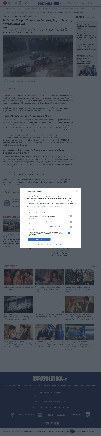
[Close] (77, 191)
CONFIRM (39, 239)
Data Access (50, 244)
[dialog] (50, 218)
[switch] (70, 216)
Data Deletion (41, 244)
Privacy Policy (59, 244)
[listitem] (50, 213)
